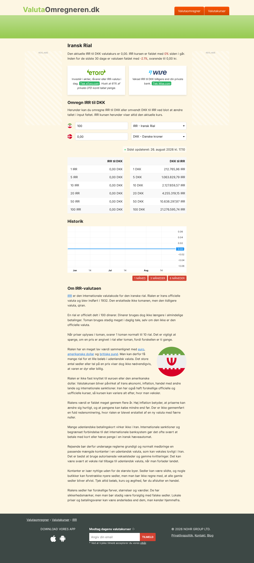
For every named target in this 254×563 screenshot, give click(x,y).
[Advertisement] (127, 26)
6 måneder (177, 278)
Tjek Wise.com (161, 83)
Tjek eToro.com (89, 83)
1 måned (140, 278)
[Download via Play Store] (62, 539)
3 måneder (157, 278)
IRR (69, 296)
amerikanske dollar (80, 354)
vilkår (143, 543)
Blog (210, 535)
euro (141, 349)
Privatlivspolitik (182, 535)
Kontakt (200, 535)
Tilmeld (147, 536)
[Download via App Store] (53, 539)
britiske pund (109, 354)
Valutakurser (217, 11)
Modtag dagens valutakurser (110, 529)
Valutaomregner (189, 11)
